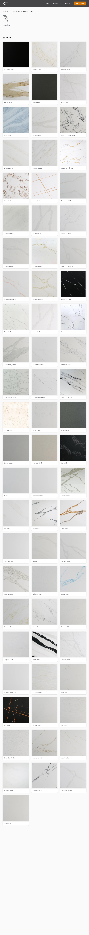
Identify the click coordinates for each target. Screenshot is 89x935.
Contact (68, 3)
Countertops (16, 11)
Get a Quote (80, 3)
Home (47, 3)
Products (56, 3)
